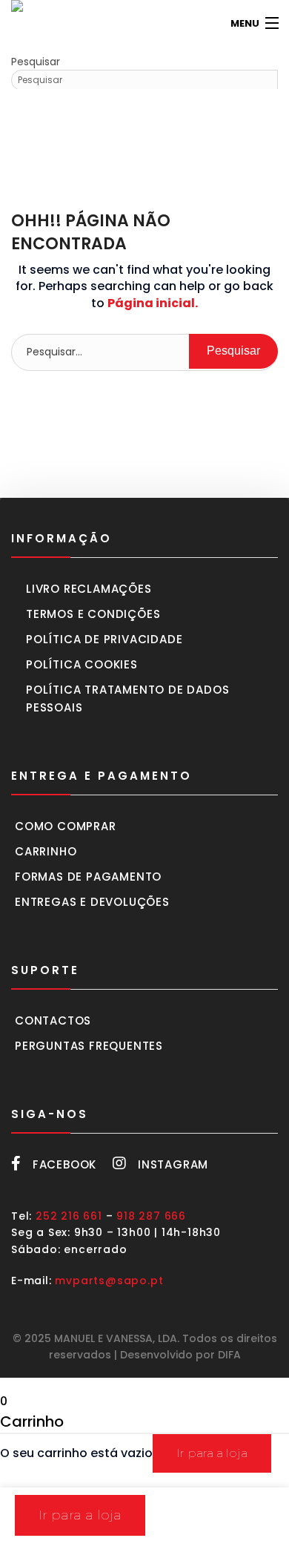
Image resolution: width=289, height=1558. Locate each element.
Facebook (64, 1164)
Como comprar (65, 826)
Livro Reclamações (89, 588)
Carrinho (45, 851)
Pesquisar (35, 61)
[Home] (33, 23)
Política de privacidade (104, 639)
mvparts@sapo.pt (109, 1280)
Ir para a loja (212, 1453)
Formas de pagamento (88, 876)
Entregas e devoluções (92, 902)
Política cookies (82, 664)
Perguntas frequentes (89, 1046)
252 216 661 (69, 1216)
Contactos (53, 1020)
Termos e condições (93, 614)
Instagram (173, 1164)
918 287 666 (151, 1216)
